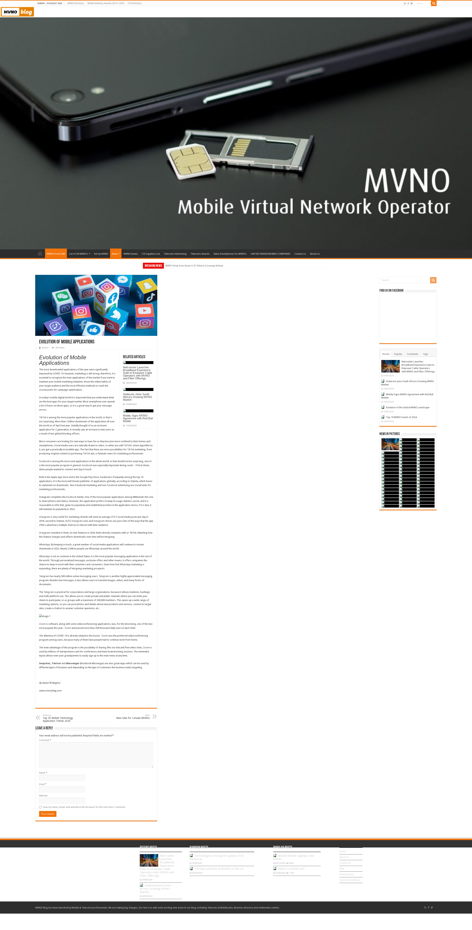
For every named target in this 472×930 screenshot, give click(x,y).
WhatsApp (44, 544)
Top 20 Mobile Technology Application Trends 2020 (58, 718)
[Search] (434, 3)
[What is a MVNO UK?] (274, 868)
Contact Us (300, 253)
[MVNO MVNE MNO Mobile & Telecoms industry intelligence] (17, 11)
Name (43, 772)
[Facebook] (408, 3)
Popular (398, 354)
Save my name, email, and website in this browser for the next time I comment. (84, 807)
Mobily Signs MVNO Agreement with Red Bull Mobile (138, 418)
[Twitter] (411, 3)
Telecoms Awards (200, 253)
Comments (412, 354)
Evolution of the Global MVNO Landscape (407, 407)
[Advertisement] (408, 539)
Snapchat (44, 663)
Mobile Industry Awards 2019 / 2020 (106, 3)
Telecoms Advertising (175, 253)
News (115, 253)
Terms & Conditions (349, 880)
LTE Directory (134, 3)
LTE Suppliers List (151, 253)
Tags (425, 354)
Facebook (44, 461)
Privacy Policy (346, 874)
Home (40, 253)
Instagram (44, 516)
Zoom (42, 624)
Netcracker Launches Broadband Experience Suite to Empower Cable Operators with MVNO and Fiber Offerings (137, 373)
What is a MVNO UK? (291, 868)
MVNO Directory (76, 3)
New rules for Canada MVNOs (133, 716)
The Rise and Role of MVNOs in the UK (219, 868)
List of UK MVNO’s (78, 253)
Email (42, 784)
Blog (341, 868)
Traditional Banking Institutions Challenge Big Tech (191, 265)
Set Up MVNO (101, 253)
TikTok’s (128, 445)
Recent (385, 354)
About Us (315, 253)
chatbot (58, 608)
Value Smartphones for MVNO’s (230, 253)
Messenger (72, 663)
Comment (45, 740)
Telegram (44, 576)
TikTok (42, 417)
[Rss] (405, 3)
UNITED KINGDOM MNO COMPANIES (270, 253)
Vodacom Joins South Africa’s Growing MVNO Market (137, 397)
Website (43, 795)
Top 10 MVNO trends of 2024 (401, 417)
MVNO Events (131, 253)
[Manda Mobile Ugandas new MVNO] (274, 855)
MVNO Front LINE (56, 253)
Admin (45, 348)
